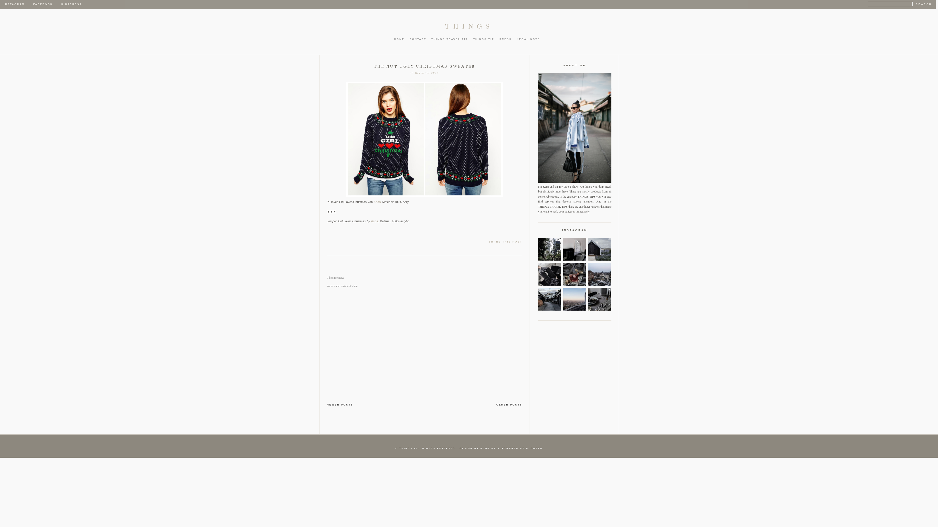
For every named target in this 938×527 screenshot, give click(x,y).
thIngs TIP (483, 39)
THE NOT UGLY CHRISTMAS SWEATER (424, 66)
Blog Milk (490, 448)
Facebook (43, 4)
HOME (399, 39)
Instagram (14, 4)
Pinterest (71, 4)
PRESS (506, 39)
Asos (377, 202)
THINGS (469, 26)
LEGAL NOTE (528, 39)
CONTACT (418, 39)
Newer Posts (340, 404)
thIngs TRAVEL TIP (449, 39)
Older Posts (509, 404)
